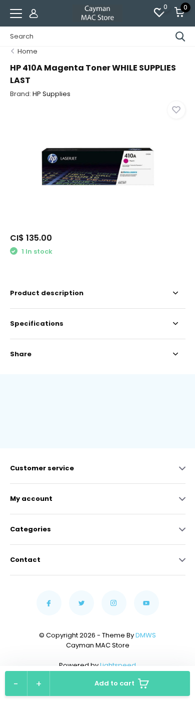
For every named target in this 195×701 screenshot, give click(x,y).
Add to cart (114, 683)
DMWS (146, 635)
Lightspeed (118, 665)
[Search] (181, 37)
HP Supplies (51, 94)
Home (28, 51)
